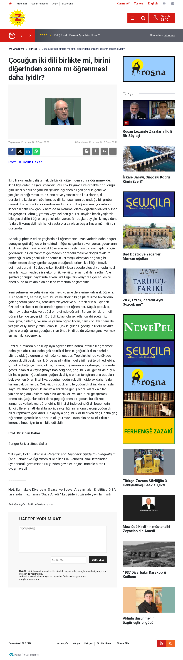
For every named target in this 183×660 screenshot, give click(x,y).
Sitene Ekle (67, 3)
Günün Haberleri (39, 3)
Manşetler (22, 3)
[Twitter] (20, 151)
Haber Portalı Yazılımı (26, 654)
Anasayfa (18, 48)
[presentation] (21, 35)
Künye (76, 643)
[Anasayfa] (10, 3)
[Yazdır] (86, 151)
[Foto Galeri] (173, 3)
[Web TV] (164, 3)
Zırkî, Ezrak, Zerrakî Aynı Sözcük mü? (77, 35)
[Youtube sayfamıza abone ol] (161, 643)
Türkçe (33, 48)
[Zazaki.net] (17, 17)
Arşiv (55, 3)
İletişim (88, 643)
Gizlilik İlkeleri (104, 643)
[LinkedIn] (28, 151)
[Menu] (132, 18)
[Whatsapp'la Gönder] (36, 151)
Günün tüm (162, 35)
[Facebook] (12, 151)
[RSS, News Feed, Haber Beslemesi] (170, 643)
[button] (95, 151)
